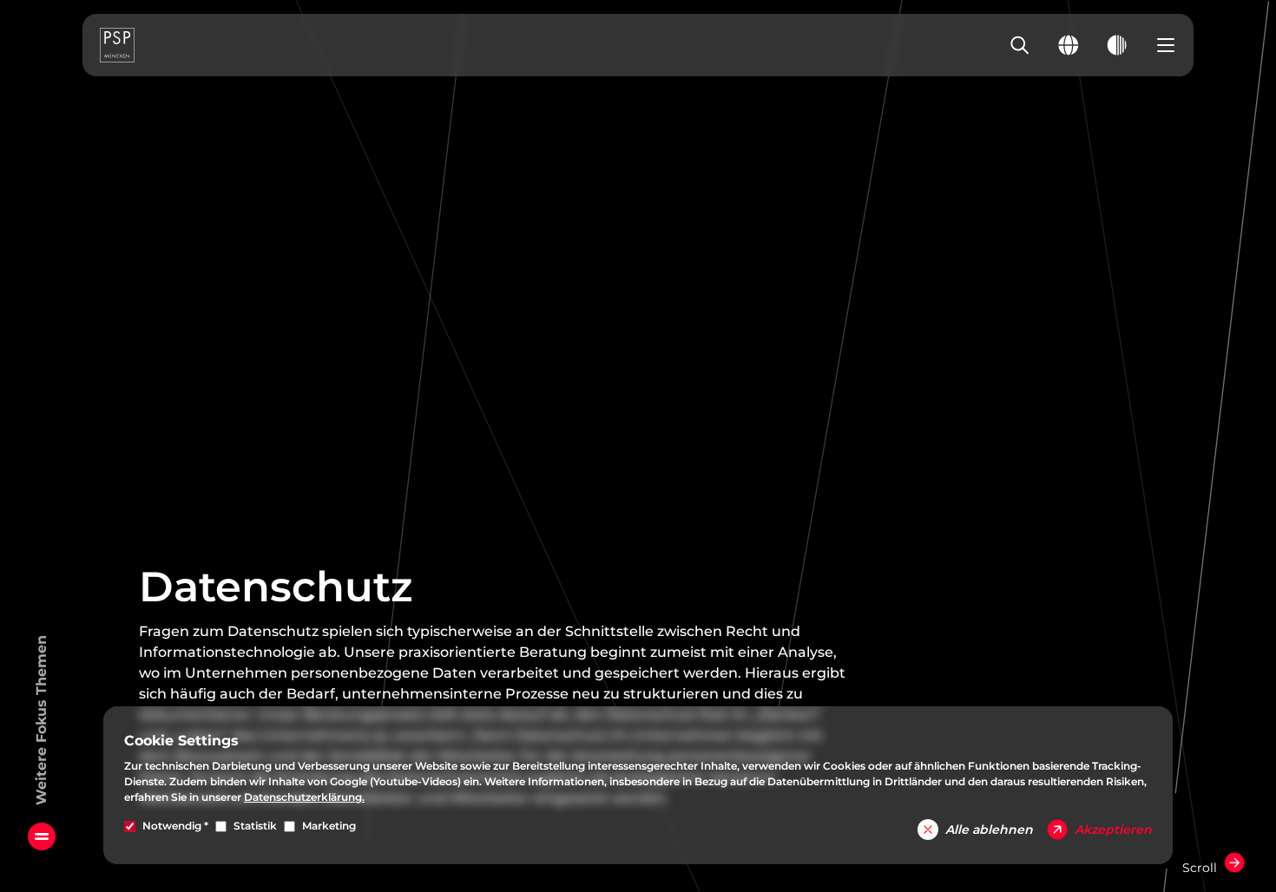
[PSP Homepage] (117, 45)
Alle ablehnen (989, 829)
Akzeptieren (1113, 829)
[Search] (1020, 45)
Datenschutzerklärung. (304, 796)
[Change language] (1068, 45)
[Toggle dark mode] (1117, 45)
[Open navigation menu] (1165, 45)
